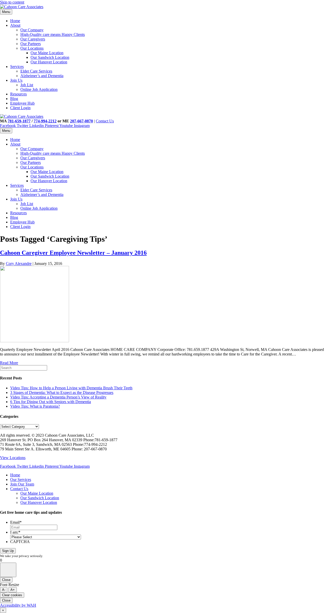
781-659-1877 (19, 121)
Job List (26, 85)
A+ (12, 590)
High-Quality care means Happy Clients (52, 34)
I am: (15, 532)
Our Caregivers (32, 39)
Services (17, 66)
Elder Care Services (36, 71)
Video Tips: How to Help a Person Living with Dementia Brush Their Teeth (71, 388)
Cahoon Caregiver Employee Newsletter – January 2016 (73, 252)
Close (6, 580)
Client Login (20, 108)
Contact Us (105, 121)
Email (16, 522)
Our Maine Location (47, 53)
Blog (14, 98)
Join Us (16, 80)
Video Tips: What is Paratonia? (35, 406)
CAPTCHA (20, 541)
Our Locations (32, 48)
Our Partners (30, 43)
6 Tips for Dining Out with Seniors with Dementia (50, 402)
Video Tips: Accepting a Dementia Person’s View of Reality (58, 397)
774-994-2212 (45, 121)
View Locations (12, 457)
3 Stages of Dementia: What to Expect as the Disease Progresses (61, 392)
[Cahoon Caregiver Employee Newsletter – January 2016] (34, 341)
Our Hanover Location (49, 62)
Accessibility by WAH (18, 605)
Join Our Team (22, 484)
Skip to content (12, 2)
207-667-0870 (81, 121)
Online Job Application (39, 89)
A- (3, 590)
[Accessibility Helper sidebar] (8, 570)
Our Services (20, 479)
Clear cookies (12, 595)
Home (15, 21)
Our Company (32, 30)
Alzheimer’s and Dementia (41, 76)
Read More (9, 363)
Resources (18, 94)
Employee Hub (22, 103)
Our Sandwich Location (50, 57)
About (15, 25)
